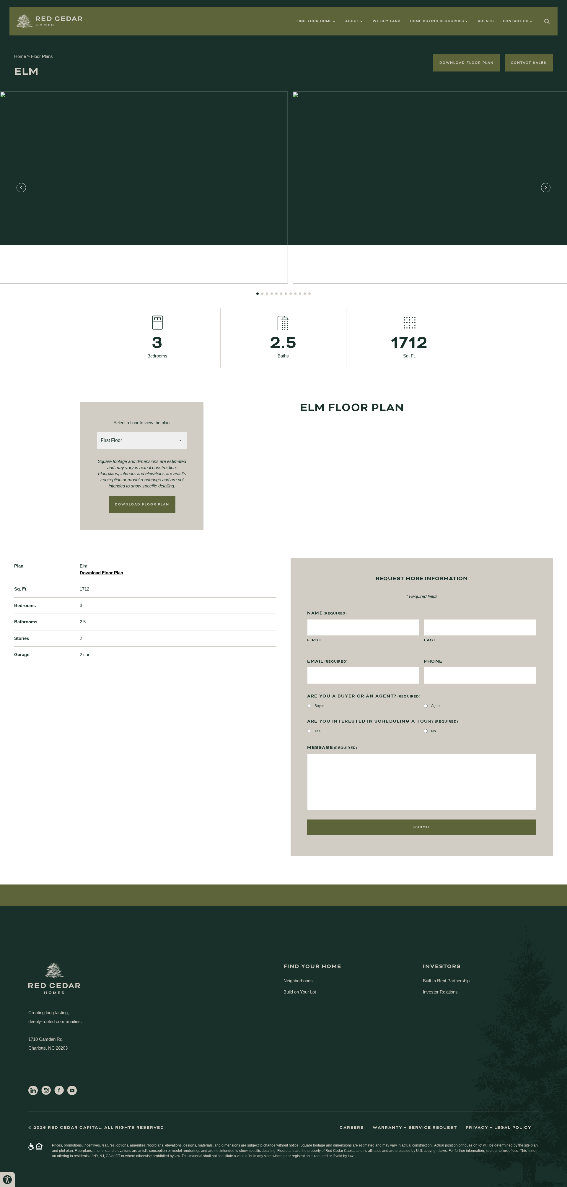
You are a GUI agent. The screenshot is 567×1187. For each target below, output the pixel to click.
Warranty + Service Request (415, 1127)
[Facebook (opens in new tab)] (59, 1090)
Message (332, 748)
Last (430, 640)
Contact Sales (529, 63)
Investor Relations (440, 991)
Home (20, 56)
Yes (317, 731)
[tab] (257, 293)
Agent (436, 706)
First (314, 640)
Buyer (319, 706)
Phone (433, 661)
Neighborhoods (298, 980)
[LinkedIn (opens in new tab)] (33, 1090)
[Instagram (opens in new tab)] (46, 1090)
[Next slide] (545, 187)
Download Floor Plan (466, 63)
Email (327, 661)
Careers (352, 1127)
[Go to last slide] (21, 187)
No (433, 731)
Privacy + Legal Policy (499, 1127)
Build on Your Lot (300, 991)
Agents (486, 21)
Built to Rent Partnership (446, 980)
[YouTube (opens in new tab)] (72, 1090)
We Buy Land (387, 21)
